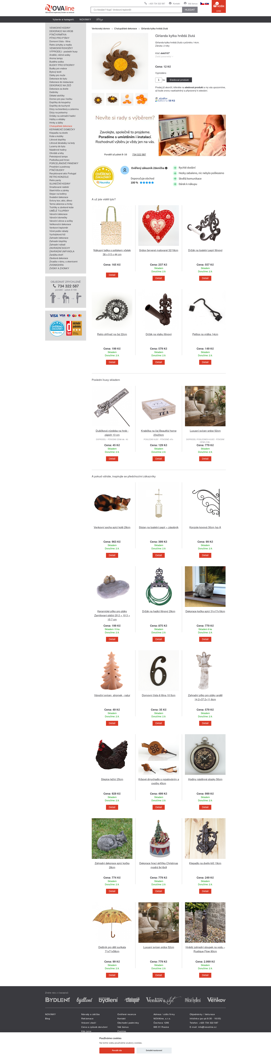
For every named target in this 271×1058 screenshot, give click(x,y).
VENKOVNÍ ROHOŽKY (61, 48)
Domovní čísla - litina (59, 41)
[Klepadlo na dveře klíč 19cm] (205, 859)
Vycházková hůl (57, 234)
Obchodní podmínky (128, 1022)
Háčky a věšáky (57, 119)
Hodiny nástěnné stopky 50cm (205, 779)
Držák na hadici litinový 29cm (158, 611)
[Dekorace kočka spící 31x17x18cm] (205, 607)
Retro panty (55, 180)
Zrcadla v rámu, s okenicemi (63, 261)
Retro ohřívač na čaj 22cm (112, 334)
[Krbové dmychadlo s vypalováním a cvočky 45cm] (158, 775)
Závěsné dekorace (58, 258)
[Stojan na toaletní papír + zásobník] (158, 523)
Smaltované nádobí (59, 187)
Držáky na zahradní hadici (62, 115)
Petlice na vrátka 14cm (205, 334)
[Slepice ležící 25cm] (112, 775)
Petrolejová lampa (58, 156)
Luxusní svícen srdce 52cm (205, 430)
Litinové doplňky (57, 139)
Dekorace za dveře (58, 88)
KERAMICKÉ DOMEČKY (62, 129)
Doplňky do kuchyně (59, 105)
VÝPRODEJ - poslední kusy (63, 51)
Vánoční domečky (58, 217)
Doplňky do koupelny (60, 102)
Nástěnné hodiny (57, 149)
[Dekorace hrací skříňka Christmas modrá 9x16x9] (158, 859)
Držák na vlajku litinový (159, 334)
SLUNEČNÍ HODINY (59, 183)
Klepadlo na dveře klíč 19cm (205, 863)
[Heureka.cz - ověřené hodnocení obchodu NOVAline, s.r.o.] (57, 335)
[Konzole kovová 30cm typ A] (205, 523)
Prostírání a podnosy (59, 166)
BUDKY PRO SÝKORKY (62, 65)
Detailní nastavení (154, 1050)
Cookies (121, 1031)
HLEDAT (190, 9)
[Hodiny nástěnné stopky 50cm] (205, 775)
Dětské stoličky (57, 95)
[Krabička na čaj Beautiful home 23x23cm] (158, 427)
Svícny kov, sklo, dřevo (60, 200)
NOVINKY (85, 19)
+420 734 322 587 (156, 3)
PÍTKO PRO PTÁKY (59, 38)
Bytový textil (55, 71)
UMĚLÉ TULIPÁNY (59, 210)
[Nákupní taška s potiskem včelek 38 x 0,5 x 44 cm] (112, 246)
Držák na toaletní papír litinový (205, 250)
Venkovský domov (101, 28)
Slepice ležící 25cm (112, 779)
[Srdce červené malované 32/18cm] (158, 246)
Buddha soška (56, 61)
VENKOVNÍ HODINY (59, 27)
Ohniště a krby (56, 153)
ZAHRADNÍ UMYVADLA (61, 251)
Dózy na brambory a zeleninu (64, 109)
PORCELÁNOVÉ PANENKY (63, 163)
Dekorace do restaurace (61, 82)
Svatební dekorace (58, 197)
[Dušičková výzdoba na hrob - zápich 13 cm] (112, 427)
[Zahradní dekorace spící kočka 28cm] (112, 859)
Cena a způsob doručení (94, 1026)
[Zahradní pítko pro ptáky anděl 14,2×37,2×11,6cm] (205, 691)
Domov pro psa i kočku (60, 98)
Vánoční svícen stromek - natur (112, 695)
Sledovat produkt (179, 79)
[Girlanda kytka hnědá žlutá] (120, 88)
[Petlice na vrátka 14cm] (205, 330)
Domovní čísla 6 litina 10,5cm (158, 695)
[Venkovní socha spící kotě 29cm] (112, 523)
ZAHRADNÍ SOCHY (59, 248)
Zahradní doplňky (58, 241)
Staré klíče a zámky (59, 190)
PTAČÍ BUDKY (56, 170)
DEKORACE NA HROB (61, 31)
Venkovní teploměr (58, 227)
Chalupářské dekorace (60, 126)
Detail (112, 275)
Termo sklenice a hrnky (60, 204)
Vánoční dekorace (58, 214)
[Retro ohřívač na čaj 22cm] (112, 330)
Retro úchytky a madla (60, 44)
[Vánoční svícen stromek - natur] (112, 691)
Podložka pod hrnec (59, 159)
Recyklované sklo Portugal (62, 173)
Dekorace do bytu (58, 78)
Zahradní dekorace (58, 237)
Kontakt (176, 3)
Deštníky (53, 92)
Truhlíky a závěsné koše (61, 207)
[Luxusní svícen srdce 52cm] (205, 427)
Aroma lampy (56, 58)
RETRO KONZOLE (59, 176)
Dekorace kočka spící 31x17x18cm (205, 611)
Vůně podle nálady (58, 231)
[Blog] (99, 19)
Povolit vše (117, 1050)
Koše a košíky (56, 136)
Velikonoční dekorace (60, 224)
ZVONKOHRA (56, 264)
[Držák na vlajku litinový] (158, 330)
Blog (47, 1018)
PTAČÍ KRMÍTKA (57, 34)
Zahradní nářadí (57, 244)
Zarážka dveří (56, 254)
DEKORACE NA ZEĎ (60, 85)
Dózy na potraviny (58, 112)
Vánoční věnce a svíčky (61, 220)
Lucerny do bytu (57, 146)
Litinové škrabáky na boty (62, 143)
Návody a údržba (90, 1014)
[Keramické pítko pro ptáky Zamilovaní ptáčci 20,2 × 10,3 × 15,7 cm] (112, 607)
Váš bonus (193, 3)
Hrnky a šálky (56, 122)
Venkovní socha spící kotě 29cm (112, 527)
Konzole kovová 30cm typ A (205, 527)
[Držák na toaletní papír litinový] (205, 246)
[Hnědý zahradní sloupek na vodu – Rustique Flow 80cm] (205, 943)
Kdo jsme (86, 1031)
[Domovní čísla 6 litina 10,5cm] (158, 691)
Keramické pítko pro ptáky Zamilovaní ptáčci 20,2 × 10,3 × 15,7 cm (112, 615)
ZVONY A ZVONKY (59, 268)
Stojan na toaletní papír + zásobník (158, 527)
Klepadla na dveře (58, 132)
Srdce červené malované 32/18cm (158, 250)
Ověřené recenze (126, 1014)
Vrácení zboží (88, 1022)
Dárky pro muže (57, 75)
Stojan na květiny (58, 193)
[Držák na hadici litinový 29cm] (158, 607)
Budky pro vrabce (58, 68)
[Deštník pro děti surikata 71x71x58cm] (112, 943)
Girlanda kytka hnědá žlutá (154, 28)
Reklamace (87, 1018)
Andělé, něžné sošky (59, 54)
